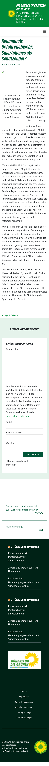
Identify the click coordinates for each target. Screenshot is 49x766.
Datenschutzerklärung (17, 416)
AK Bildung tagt (24, 528)
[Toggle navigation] (44, 31)
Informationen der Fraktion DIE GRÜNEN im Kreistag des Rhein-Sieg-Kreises (30, 17)
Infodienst (13, 315)
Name (9, 421)
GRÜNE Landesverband (25, 547)
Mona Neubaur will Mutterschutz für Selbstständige (18, 557)
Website (10, 443)
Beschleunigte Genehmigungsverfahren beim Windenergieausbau (24, 582)
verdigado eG (22, 751)
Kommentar (12, 349)
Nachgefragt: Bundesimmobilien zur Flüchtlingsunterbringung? (24, 509)
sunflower (22, 748)
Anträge (5, 315)
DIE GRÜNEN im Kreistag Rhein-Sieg (31, 7)
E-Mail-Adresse (14, 432)
